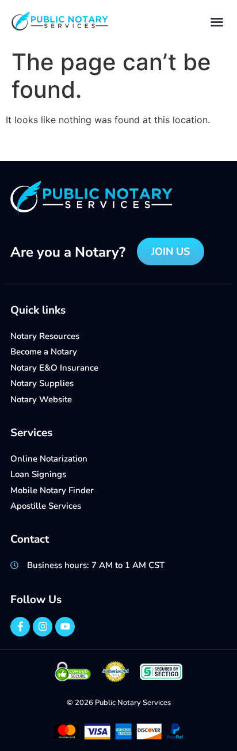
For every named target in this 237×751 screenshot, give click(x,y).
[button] (217, 22)
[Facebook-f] (20, 626)
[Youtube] (65, 626)
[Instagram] (42, 626)
